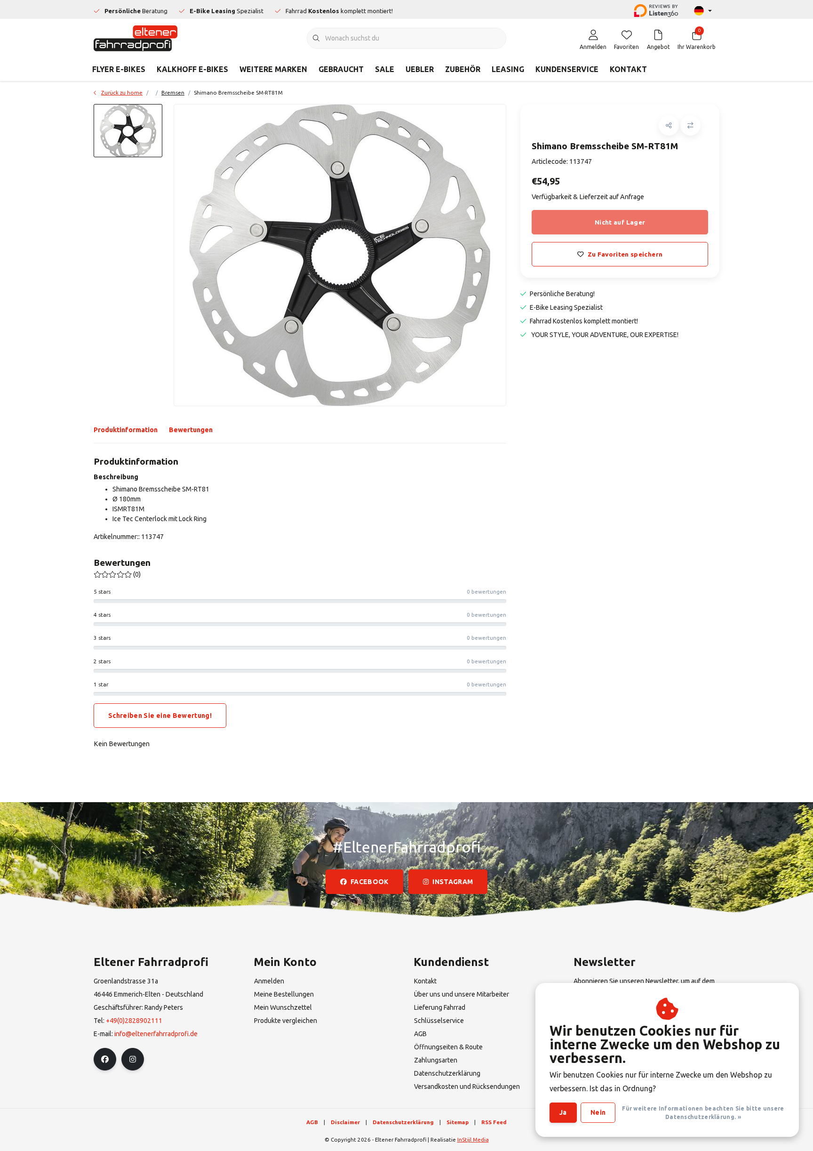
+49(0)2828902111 (134, 1020)
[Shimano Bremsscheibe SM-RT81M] (340, 255)
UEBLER (420, 69)
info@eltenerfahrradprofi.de (156, 1034)
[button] (669, 125)
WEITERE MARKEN (273, 69)
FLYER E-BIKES (118, 69)
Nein (598, 1112)
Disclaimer (345, 1122)
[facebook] (105, 1059)
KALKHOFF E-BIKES (192, 69)
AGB (312, 1122)
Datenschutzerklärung (403, 1122)
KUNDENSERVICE (566, 69)
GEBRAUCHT (341, 69)
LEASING (508, 69)
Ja (563, 1112)
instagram (452, 881)
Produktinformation (126, 430)
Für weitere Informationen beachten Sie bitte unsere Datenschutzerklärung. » (703, 1112)
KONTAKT (628, 69)
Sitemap (457, 1122)
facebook (370, 881)
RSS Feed (494, 1122)
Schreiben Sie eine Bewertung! (160, 715)
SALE (384, 69)
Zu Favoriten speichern (624, 254)
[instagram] (132, 1059)
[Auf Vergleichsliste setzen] (690, 125)
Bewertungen (191, 430)
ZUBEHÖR (462, 69)
